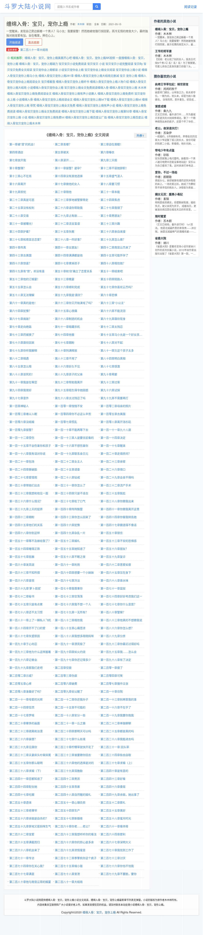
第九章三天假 (109, 160)
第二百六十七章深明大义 (116, 842)
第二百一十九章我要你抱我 (117, 715)
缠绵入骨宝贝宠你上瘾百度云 (126, 117)
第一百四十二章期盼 (21, 517)
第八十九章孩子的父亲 (69, 374)
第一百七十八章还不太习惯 (26, 612)
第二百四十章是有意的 (114, 771)
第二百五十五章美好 (113, 810)
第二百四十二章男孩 (67, 779)
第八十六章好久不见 (67, 366)
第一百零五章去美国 (113, 414)
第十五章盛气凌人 (112, 176)
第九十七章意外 (19, 398)
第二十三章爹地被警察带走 (71, 200)
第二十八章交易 (19, 215)
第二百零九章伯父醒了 (69, 691)
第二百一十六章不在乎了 (116, 707)
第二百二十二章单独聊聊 (116, 723)
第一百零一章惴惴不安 (69, 406)
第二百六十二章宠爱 (21, 834)
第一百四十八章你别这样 (24, 533)
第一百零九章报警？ (21, 430)
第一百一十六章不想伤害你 (71, 445)
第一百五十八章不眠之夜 (70, 557)
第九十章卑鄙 (109, 374)
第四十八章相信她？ (113, 263)
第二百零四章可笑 (112, 675)
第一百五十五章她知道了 (70, 549)
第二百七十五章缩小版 (69, 866)
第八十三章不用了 (66, 358)
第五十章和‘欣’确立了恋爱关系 (73, 271)
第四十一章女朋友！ (67, 247)
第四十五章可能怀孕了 (114, 255)
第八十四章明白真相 (113, 358)
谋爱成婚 (160, 106)
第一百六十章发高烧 (21, 564)
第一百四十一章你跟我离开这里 (120, 509)
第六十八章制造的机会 (69, 319)
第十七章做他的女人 (67, 184)
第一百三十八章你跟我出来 (117, 501)
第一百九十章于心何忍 (23, 644)
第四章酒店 (16, 152)
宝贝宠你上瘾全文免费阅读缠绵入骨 (86, 87)
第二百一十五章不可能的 (70, 707)
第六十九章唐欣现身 (113, 319)
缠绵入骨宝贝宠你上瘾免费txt (46, 117)
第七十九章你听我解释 (23, 350)
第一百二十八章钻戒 (67, 477)
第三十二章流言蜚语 (67, 223)
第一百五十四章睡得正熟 (24, 549)
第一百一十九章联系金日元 (71, 453)
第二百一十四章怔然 (21, 707)
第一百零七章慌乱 (66, 422)
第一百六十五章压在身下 (116, 572)
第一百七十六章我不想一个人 (73, 604)
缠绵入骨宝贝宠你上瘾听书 (72, 81)
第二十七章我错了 (112, 208)
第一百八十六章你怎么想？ (117, 628)
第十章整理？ (17, 168)
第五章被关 (62, 152)
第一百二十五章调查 (67, 469)
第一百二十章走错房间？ (116, 453)
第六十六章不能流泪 (113, 311)
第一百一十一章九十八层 (116, 430)
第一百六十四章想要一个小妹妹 (74, 572)
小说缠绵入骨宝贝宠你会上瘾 (45, 87)
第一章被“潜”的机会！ (22, 144)
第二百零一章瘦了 (112, 668)
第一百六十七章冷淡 (67, 580)
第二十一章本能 (110, 192)
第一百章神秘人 (19, 406)
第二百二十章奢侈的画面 (24, 723)
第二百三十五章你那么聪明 (26, 763)
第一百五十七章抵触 (21, 557)
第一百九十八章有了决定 (116, 660)
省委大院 (160, 238)
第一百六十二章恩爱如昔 (116, 564)
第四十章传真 (17, 247)
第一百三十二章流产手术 (116, 485)
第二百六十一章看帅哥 (114, 826)
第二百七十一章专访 (21, 858)
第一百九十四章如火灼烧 (70, 652)
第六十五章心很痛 (66, 311)
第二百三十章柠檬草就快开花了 (74, 747)
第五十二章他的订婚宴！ (24, 279)
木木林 (80, 24)
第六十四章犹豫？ (20, 311)
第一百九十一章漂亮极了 (70, 644)
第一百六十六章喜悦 (21, 580)
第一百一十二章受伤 (21, 438)
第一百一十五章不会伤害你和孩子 (30, 445)
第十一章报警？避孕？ (69, 168)
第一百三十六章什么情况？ (26, 501)
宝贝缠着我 (48, 81)
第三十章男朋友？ (112, 215)
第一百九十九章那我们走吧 (26, 668)
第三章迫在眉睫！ (112, 144)
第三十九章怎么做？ (113, 239)
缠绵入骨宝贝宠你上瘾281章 (56, 76)
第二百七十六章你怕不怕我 (117, 866)
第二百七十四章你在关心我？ (27, 866)
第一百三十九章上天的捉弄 (26, 509)
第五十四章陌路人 (112, 279)
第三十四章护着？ (20, 231)
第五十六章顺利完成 (67, 287)
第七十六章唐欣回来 (21, 342)
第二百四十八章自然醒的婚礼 (73, 794)
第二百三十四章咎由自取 (116, 755)
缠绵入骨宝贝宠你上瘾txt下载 (91, 99)
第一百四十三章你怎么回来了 (73, 517)
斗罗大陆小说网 (28, 6)
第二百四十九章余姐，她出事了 (120, 794)
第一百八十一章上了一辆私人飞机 (30, 620)
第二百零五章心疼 (20, 683)
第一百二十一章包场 (21, 461)
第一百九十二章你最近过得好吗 (120, 644)
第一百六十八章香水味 (114, 580)
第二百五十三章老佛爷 (23, 810)
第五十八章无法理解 (21, 295)
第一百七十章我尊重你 (69, 588)
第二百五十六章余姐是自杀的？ (28, 818)
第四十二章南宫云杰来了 (116, 247)
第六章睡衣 (107, 152)
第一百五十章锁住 (112, 533)
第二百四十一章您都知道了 (26, 779)
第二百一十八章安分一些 (70, 715)
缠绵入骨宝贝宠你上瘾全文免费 (55, 105)
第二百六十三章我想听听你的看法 (76, 834)
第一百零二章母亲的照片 (116, 406)
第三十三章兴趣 (110, 223)
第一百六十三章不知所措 (24, 572)
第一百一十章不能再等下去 (71, 430)
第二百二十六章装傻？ (23, 739)
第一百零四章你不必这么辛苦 (73, 414)
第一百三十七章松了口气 (70, 501)
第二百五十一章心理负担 (70, 802)
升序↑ (140, 135)
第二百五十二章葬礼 (113, 802)
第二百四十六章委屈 (113, 786)
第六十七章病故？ (20, 319)
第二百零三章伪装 (66, 675)
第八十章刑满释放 (66, 350)
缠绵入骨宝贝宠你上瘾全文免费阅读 (38, 111)
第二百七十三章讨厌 (113, 858)
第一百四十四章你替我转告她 (119, 517)
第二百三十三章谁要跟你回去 (73, 755)
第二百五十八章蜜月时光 (116, 818)
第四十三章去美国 (20, 255)
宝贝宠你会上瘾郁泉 (45, 70)
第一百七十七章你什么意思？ (119, 604)
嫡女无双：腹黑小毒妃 (169, 194)
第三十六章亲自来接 (113, 231)
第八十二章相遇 (19, 358)
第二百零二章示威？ (21, 675)
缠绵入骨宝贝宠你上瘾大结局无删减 (97, 76)
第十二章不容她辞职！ (114, 168)
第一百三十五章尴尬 (113, 493)
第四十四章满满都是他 (69, 255)
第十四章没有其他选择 (69, 176)
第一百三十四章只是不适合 (71, 493)
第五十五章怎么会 (20, 287)
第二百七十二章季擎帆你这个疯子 (76, 858)
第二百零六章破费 (66, 683)
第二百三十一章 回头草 (115, 747)
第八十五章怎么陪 (20, 366)
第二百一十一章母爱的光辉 (26, 699)
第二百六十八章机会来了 (24, 850)
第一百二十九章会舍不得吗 (117, 477)
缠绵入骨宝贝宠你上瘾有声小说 (95, 105)
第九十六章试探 (110, 390)
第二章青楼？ (63, 144)
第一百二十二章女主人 (69, 461)
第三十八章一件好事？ (69, 239)
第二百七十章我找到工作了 (117, 850)
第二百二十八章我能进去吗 (117, 739)
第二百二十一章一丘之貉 (70, 723)
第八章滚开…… (64, 160)
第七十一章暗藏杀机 (67, 327)
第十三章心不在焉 (20, 176)
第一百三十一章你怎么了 (70, 485)
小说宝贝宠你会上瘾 (71, 70)
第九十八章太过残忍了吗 (70, 398)
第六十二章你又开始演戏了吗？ (74, 303)
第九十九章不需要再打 (114, 398)
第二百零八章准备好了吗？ (26, 691)
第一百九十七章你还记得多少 (73, 660)
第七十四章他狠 (64, 334)
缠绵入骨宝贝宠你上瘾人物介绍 (109, 81)
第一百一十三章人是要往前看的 (74, 438)
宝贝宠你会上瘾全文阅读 (99, 70)
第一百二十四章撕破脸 (23, 469)
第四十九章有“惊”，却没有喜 (27, 271)
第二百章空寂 (63, 668)
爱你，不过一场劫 (166, 172)
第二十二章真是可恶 (21, 200)
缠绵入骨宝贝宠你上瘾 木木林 (127, 87)
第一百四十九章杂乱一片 (70, 533)
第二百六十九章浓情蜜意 (70, 850)
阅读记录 (190, 6)
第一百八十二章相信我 (69, 620)
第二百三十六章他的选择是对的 (74, 763)
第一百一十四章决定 (113, 438)
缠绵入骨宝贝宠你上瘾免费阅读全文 (29, 93)
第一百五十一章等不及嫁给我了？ (30, 541)
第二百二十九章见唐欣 (23, 747)
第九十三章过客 (110, 382)
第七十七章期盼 (64, 342)
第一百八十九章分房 (113, 636)
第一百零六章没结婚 (21, 422)
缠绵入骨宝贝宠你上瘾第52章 (114, 111)
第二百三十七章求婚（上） (117, 763)
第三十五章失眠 (64, 231)
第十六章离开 (17, 184)
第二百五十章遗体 (20, 802)
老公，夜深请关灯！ (167, 128)
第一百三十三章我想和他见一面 (28, 493)
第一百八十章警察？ (113, 612)
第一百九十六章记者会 (23, 660)
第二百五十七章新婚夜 (69, 818)
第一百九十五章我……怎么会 (119, 652)
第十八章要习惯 (110, 184)
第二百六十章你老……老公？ (73, 826)
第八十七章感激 (110, 366)
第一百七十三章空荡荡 (69, 596)
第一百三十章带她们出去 (24, 485)
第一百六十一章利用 (67, 564)
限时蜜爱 (160, 216)
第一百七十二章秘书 (21, 596)
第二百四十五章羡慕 (67, 786)
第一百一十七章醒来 (113, 445)
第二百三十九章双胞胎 (69, 771)
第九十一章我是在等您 (23, 382)
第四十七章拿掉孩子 (67, 263)
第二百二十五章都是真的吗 (117, 731)
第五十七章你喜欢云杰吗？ (117, 287)
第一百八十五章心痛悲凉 (70, 628)
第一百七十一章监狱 (113, 588)
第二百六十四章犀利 (113, 834)
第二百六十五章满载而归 (24, 842)
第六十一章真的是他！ (23, 303)
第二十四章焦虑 (110, 200)
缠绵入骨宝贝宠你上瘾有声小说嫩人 (74, 93)
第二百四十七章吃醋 (21, 794)
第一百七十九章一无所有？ (71, 612)
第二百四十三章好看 (113, 779)
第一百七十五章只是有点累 (26, 604)
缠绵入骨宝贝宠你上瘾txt (125, 99)
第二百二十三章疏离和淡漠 (26, 731)
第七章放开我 (17, 160)
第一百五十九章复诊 (113, 557)
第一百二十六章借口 (113, 469)
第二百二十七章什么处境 (70, 739)
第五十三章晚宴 (64, 279)
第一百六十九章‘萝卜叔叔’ (25, 588)
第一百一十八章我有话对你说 (27, 453)
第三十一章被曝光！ (21, 223)
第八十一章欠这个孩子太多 (117, 350)
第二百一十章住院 (112, 691)
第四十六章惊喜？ (20, 263)
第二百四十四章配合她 (23, 786)
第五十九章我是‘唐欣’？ (69, 295)
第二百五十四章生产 (67, 810)
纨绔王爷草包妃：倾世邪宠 (171, 84)
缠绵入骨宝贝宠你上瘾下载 (78, 111)
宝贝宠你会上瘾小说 (128, 70)
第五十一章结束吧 (112, 271)
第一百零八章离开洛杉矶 (116, 422)
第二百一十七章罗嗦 (21, 715)
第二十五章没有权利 (21, 208)
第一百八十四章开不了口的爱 (27, 628)
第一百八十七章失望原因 (24, 636)
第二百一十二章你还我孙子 (71, 699)
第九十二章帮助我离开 (69, 382)
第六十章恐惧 (109, 295)
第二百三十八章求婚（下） (26, 771)
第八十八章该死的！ (21, 374)
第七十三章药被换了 (21, 334)
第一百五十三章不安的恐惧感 (119, 541)
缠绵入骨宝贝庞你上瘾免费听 (116, 93)
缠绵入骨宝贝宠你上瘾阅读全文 (53, 99)
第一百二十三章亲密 (113, 461)
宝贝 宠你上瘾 (128, 76)
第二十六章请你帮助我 (69, 208)
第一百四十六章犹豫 (67, 525)
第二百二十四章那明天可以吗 (73, 731)
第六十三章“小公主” (113, 303)
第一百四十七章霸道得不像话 (119, 525)
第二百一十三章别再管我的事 (119, 699)
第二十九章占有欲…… (69, 215)
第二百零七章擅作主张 (114, 683)
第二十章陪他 (63, 192)
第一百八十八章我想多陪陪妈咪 (74, 636)
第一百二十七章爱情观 (23, 477)
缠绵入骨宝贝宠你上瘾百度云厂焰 (86, 117)
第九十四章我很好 (20, 390)
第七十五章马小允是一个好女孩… (121, 334)
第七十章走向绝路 (20, 327)
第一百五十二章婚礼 (67, 541)
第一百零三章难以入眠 (23, 414)
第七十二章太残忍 (112, 327)
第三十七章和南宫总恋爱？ (26, 239)
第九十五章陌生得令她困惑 (71, 390)
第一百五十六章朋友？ (114, 549)
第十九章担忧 (17, 192)
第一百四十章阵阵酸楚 (69, 509)
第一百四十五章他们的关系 (26, 525)
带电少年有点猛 (164, 150)
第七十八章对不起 (112, 342)
